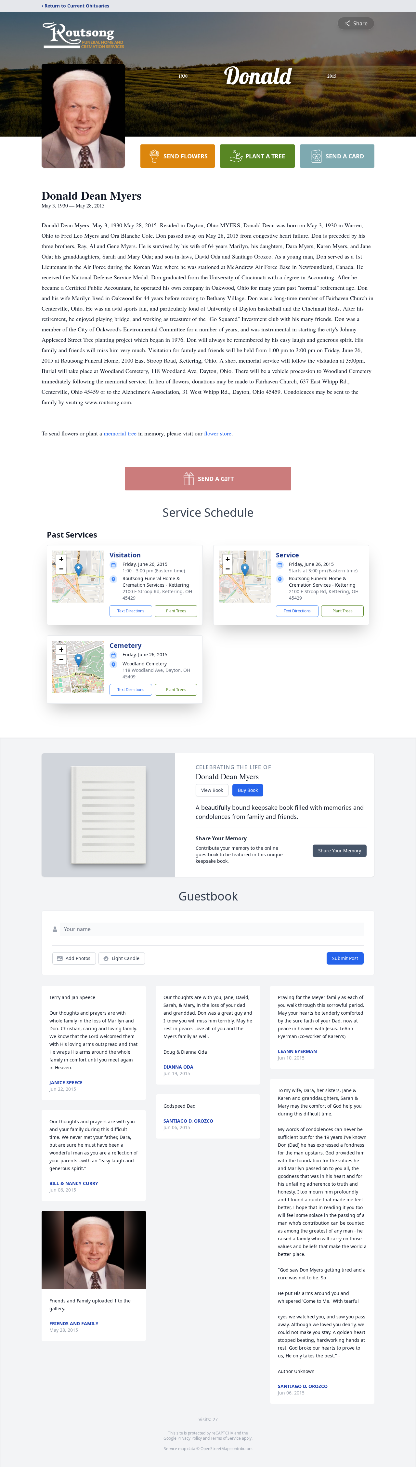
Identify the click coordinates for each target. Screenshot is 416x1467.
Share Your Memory (339, 850)
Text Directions (130, 611)
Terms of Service (226, 1438)
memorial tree (120, 433)
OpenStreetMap (215, 1448)
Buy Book (248, 790)
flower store (217, 433)
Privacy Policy (189, 1438)
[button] (78, 570)
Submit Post (345, 958)
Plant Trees (176, 611)
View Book (212, 790)
